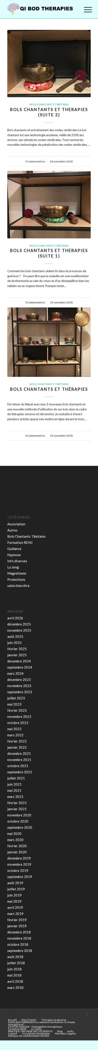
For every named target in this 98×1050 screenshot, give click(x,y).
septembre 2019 (19, 877)
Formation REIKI (20, 542)
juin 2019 (14, 895)
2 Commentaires (35, 161)
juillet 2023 (16, 698)
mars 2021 (15, 797)
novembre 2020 (19, 815)
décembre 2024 (19, 661)
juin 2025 (14, 643)
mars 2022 (15, 735)
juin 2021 (14, 784)
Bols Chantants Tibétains (49, 104)
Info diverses (17, 561)
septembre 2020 (19, 827)
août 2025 (15, 636)
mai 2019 (14, 901)
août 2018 (15, 957)
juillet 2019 (16, 889)
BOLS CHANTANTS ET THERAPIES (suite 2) (49, 112)
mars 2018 (15, 987)
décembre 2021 (19, 753)
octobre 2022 (17, 723)
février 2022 (17, 741)
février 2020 (17, 846)
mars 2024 (15, 673)
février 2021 (17, 803)
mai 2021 (14, 790)
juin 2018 (14, 969)
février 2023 (17, 710)
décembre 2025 (19, 624)
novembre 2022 (19, 716)
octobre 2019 (17, 870)
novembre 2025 (19, 630)
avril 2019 (15, 907)
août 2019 (15, 883)
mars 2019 (15, 914)
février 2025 (17, 649)
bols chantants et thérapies (49, 389)
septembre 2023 (19, 692)
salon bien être (18, 586)
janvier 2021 (17, 809)
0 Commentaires (35, 302)
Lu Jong (13, 567)
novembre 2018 (19, 938)
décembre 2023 (19, 679)
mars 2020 (15, 840)
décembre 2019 (19, 858)
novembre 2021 (19, 760)
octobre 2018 (17, 944)
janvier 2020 (17, 852)
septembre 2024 (19, 667)
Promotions (16, 579)
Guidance (14, 549)
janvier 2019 (17, 926)
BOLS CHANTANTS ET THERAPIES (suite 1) (49, 253)
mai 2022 (14, 729)
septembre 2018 (19, 950)
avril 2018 (15, 981)
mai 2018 (14, 975)
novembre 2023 (19, 686)
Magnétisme (16, 573)
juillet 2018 (16, 963)
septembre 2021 (19, 772)
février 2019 (17, 920)
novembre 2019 (19, 864)
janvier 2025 (17, 655)
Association (16, 524)
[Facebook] (87, 1014)
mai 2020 (14, 833)
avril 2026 (15, 618)
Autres (12, 530)
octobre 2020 (17, 821)
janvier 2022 (17, 747)
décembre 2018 (19, 932)
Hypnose (14, 555)
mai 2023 (14, 704)
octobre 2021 (17, 766)
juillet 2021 (16, 778)
